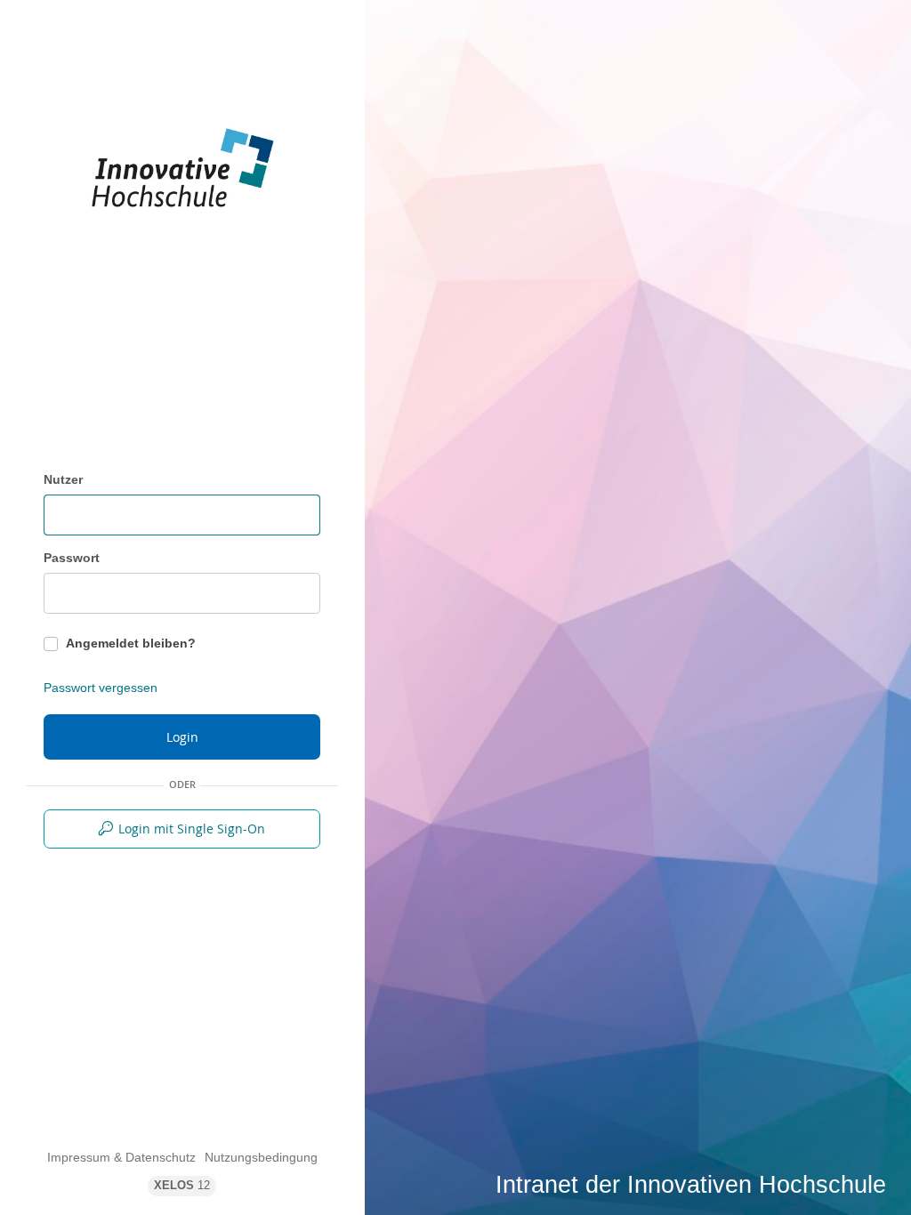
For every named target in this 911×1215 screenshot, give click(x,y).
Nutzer (63, 479)
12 (182, 1185)
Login (182, 736)
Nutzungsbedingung (261, 1157)
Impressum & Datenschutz (121, 1157)
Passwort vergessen (100, 687)
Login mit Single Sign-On (191, 828)
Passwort (72, 558)
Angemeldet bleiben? (131, 643)
